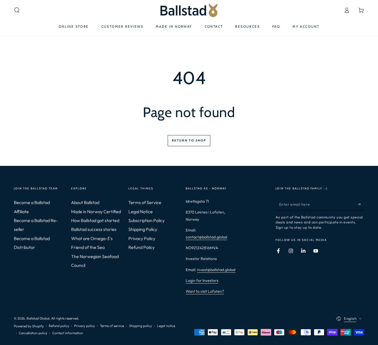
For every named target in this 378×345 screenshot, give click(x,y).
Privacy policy (84, 326)
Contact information (67, 333)
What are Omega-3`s (92, 238)
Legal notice (166, 326)
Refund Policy (141, 247)
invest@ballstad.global (216, 269)
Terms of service (112, 326)
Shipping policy (140, 326)
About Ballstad (85, 202)
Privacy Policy (141, 238)
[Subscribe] (361, 204)
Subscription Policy (146, 220)
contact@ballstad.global (206, 237)
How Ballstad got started (95, 220)
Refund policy (59, 326)
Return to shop (189, 140)
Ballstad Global (38, 318)
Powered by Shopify (29, 326)
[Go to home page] (188, 10)
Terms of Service (144, 202)
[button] (17, 10)
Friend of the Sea (88, 247)
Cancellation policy (33, 333)
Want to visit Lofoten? (205, 291)
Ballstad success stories (93, 229)
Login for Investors (202, 280)
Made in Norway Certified (96, 211)
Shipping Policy (142, 229)
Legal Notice (140, 211)
